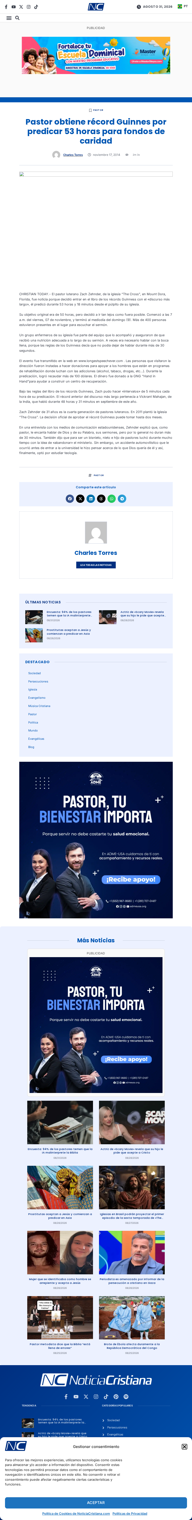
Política (33, 722)
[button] (184, 1446)
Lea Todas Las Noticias (96, 565)
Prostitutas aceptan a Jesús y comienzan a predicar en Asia (69, 632)
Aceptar (96, 1502)
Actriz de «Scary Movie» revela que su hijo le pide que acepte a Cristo (142, 615)
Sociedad (34, 673)
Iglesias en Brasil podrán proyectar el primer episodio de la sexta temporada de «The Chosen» (132, 1217)
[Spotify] (126, 1396)
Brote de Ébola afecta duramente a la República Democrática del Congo (132, 1346)
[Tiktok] (36, 7)
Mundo (33, 730)
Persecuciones (38, 681)
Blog (31, 747)
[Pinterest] (116, 1396)
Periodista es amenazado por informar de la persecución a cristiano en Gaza (132, 1281)
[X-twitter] (21, 7)
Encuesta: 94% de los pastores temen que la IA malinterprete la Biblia (69, 615)
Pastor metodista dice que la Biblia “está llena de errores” (60, 1346)
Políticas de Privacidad (129, 1513)
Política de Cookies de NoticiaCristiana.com (76, 1513)
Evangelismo (37, 697)
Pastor (98, 110)
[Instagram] (28, 7)
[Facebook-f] (6, 7)
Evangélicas (36, 738)
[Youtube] (14, 7)
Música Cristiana (39, 706)
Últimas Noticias (43, 602)
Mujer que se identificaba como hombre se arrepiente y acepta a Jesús (60, 1281)
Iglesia (32, 689)
